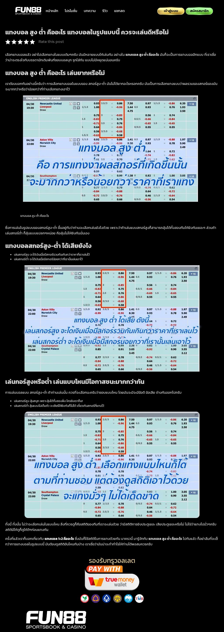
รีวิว (105, 10)
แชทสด (119, 10)
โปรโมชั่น (71, 10)
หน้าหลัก (52, 10)
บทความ (90, 10)
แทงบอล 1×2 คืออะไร (59, 538)
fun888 (168, 609)
